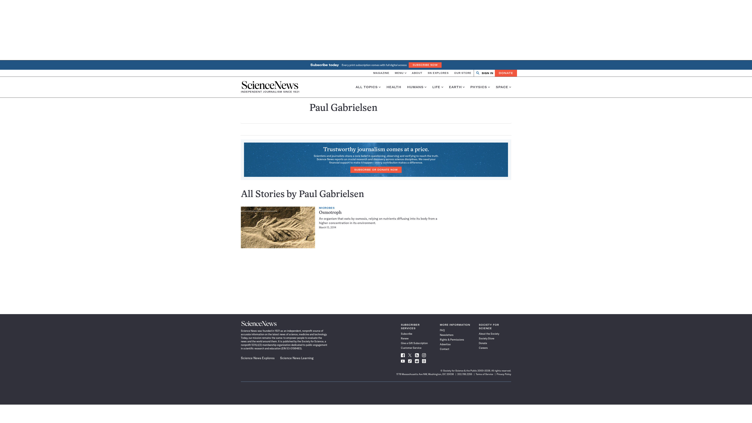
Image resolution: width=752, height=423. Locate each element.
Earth (455, 87)
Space (502, 87)
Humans (415, 87)
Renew (405, 338)
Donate (506, 73)
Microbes (327, 208)
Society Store (486, 338)
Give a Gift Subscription (414, 343)
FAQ (442, 330)
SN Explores (438, 72)
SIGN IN (487, 73)
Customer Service (411, 347)
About (417, 72)
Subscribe (406, 333)
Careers (483, 347)
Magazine (381, 72)
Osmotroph (330, 213)
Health (394, 87)
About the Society (489, 333)
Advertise (445, 344)
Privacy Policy (504, 374)
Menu (399, 72)
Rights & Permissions (452, 339)
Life (436, 87)
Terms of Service (484, 374)
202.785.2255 (464, 374)
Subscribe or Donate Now (376, 169)
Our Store (462, 72)
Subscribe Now (425, 64)
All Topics (367, 87)
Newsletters (447, 334)
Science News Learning (297, 358)
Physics (478, 87)
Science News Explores (258, 358)
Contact (444, 349)
